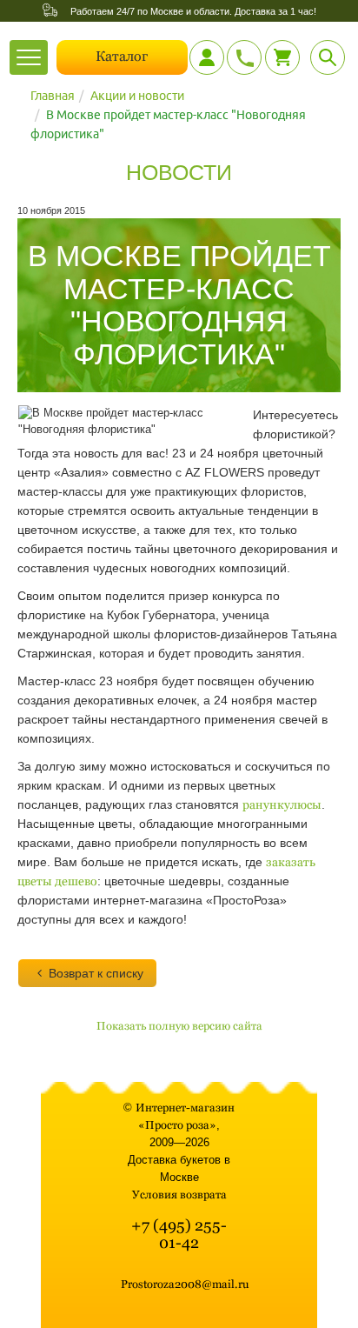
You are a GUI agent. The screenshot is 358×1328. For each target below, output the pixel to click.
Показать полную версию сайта (179, 1025)
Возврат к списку (96, 973)
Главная (52, 96)
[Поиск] (327, 57)
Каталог (122, 56)
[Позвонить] (244, 57)
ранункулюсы (282, 804)
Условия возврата (179, 1194)
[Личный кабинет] (206, 57)
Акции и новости (137, 96)
